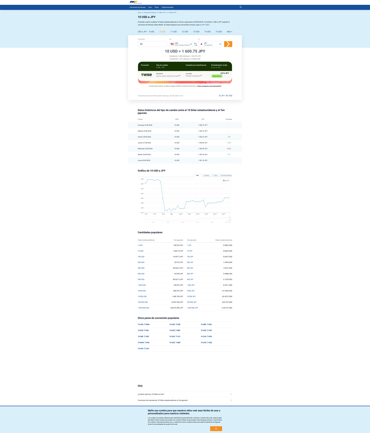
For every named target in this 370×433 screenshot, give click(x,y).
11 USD (174, 31)
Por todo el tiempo (226, 175)
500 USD (141, 279)
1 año (215, 175)
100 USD (141, 257)
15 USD (219, 31)
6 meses (206, 175)
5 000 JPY (191, 291)
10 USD (162, 31)
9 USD (151, 31)
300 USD (141, 268)
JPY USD (205, 25)
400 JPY (190, 274)
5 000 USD (142, 291)
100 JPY (190, 257)
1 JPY (189, 245)
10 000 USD (142, 296)
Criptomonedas (167, 7)
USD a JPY (142, 31)
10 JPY (189, 251)
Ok (216, 429)
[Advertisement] (185, 368)
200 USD (141, 262)
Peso (157, 7)
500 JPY (190, 279)
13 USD (196, 31)
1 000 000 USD (143, 308)
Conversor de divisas (137, 7)
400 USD (141, 274)
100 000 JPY (192, 302)
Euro (150, 7)
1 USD (140, 245)
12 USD (185, 31)
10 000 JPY (191, 296)
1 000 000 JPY (192, 308)
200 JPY (190, 262)
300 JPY (190, 268)
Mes (197, 175)
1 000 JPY (191, 285)
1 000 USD (142, 285)
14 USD (207, 31)
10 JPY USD (225, 95)
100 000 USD (143, 302)
